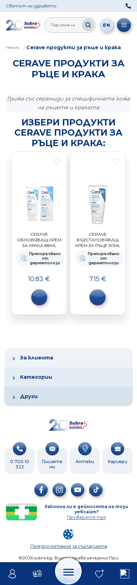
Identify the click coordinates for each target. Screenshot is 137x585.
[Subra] (23, 25)
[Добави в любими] (57, 161)
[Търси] (88, 25)
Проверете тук (86, 517)
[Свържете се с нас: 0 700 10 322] (128, 6)
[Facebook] (41, 490)
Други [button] (29, 396)
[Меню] (124, 25)
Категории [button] (36, 377)
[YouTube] (78, 490)
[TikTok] (96, 490)
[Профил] (12, 573)
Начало (12, 47)
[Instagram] (59, 490)
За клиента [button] (36, 358)
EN (106, 25)
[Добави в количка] (39, 297)
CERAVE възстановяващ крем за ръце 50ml (97, 240)
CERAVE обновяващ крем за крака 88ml (39, 240)
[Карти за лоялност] (37, 573)
